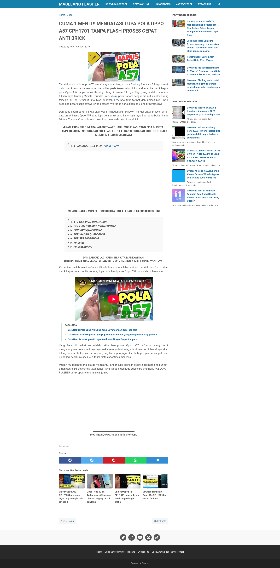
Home (99, 552)
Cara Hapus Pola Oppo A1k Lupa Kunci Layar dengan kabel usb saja (102, 330)
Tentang (131, 552)
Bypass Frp (204, 4)
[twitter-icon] (123, 537)
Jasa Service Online (114, 552)
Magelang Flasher (79, 4)
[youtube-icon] (140, 537)
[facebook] (70, 460)
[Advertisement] (114, 185)
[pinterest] (114, 460)
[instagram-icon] (131, 537)
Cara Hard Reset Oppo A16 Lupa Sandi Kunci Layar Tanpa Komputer (103, 339)
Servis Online (141, 4)
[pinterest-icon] (148, 537)
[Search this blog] (219, 4)
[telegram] (157, 460)
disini (62, 88)
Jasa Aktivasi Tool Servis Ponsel (168, 552)
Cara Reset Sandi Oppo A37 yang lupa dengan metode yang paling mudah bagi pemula (112, 334)
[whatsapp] (135, 460)
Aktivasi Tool (184, 4)
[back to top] (273, 560)
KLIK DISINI (112, 146)
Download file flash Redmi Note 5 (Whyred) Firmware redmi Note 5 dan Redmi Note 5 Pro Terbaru (203, 71)
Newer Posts (67, 521)
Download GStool (116, 4)
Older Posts (160, 521)
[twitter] (92, 460)
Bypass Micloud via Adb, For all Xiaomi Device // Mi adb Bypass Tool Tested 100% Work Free (203, 174)
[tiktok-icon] (157, 537)
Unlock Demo (163, 4)
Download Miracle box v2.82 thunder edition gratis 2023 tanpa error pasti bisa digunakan (203, 111)
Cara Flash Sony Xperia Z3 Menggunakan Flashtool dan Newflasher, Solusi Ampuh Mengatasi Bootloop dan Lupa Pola (202, 28)
